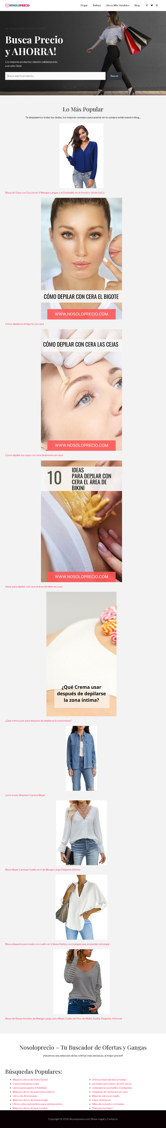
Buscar (114, 75)
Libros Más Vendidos (117, 5)
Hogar (84, 5)
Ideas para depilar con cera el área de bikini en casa (33, 586)
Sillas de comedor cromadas (108, 1104)
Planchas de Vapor (102, 1108)
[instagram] (157, 5)
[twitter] (153, 5)
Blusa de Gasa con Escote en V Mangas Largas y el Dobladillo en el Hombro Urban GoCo (55, 192)
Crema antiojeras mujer (26, 1083)
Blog (137, 5)
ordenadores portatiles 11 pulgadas (112, 1087)
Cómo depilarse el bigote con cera (24, 323)
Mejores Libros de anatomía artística (33, 1091)
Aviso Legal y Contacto (104, 1119)
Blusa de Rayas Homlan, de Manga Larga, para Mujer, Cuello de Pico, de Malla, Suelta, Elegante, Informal (63, 1018)
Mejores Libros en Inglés (106, 1096)
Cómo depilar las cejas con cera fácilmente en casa (34, 455)
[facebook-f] (148, 5)
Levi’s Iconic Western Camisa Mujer (25, 795)
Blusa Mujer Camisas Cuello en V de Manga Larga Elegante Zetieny (43, 869)
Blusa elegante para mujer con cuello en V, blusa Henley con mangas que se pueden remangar (57, 944)
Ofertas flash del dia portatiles (109, 1079)
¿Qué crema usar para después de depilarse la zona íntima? (38, 720)
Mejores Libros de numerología (30, 1100)
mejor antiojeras (101, 1100)
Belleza (97, 5)
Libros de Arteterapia (25, 1096)
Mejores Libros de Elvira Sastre (30, 1079)
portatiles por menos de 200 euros (112, 1083)
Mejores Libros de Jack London (30, 1108)
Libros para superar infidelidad (30, 1087)
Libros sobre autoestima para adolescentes (37, 1104)
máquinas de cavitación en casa (110, 1091)
